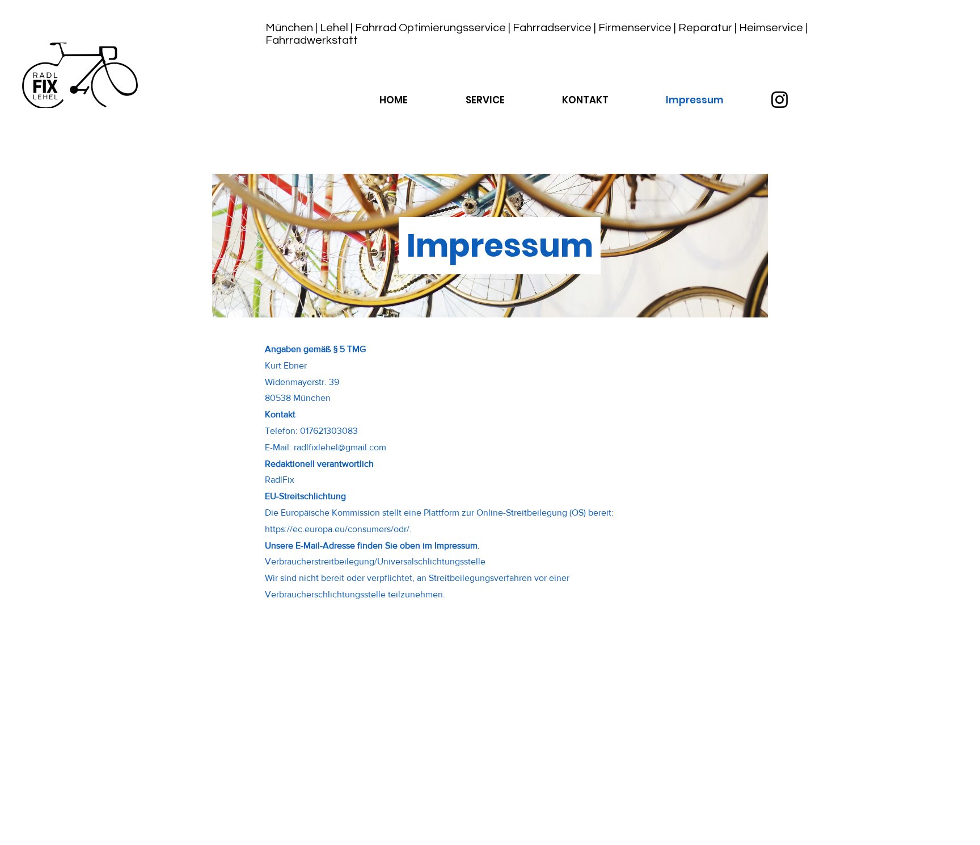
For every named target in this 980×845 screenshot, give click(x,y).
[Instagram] (779, 100)
